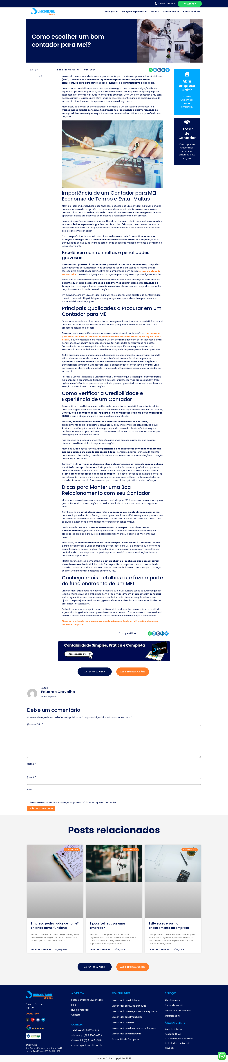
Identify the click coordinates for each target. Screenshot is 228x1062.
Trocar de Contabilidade (178, 1010)
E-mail (31, 777)
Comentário (35, 724)
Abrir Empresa (172, 1000)
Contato (75, 1014)
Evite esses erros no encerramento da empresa (169, 925)
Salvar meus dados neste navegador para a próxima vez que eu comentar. (73, 802)
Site (29, 789)
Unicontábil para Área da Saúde (129, 1005)
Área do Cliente (173, 1029)
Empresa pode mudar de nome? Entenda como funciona (55, 925)
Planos (155, 11)
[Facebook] (38, 1020)
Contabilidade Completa (125, 1039)
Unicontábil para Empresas (126, 1033)
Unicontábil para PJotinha (126, 1000)
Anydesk (169, 1047)
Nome (31, 764)
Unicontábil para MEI (123, 1022)
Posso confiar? (191, 11)
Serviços (110, 11)
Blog (73, 1004)
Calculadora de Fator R (177, 1043)
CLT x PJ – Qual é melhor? (179, 1038)
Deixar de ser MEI (174, 1005)
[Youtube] (33, 1020)
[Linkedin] (43, 1020)
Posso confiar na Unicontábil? (87, 999)
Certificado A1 (172, 1015)
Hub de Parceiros (80, 1009)
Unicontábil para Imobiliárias (127, 1016)
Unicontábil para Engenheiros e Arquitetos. (135, 1011)
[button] (151, 70)
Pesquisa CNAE (173, 1034)
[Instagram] (27, 1020)
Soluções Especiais (133, 11)
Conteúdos (169, 11)
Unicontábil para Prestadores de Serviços (134, 1028)
